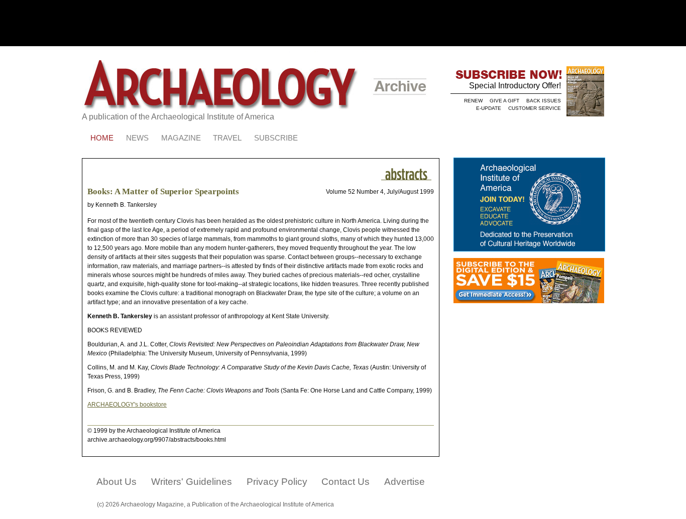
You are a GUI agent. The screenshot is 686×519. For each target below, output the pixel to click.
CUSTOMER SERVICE (534, 108)
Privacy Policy (277, 481)
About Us (116, 481)
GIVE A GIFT (504, 100)
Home (101, 138)
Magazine (181, 138)
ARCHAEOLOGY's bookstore (127, 404)
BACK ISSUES (543, 100)
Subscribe (276, 138)
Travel (227, 138)
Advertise (404, 481)
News (137, 138)
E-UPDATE (488, 108)
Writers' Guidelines (191, 481)
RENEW (473, 100)
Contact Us (345, 481)
